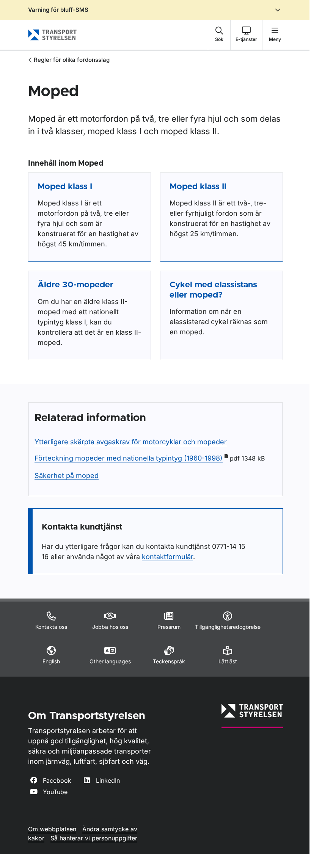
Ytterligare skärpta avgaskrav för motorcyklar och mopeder (131, 442)
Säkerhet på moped (67, 475)
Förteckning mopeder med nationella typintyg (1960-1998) (129, 458)
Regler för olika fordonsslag (72, 59)
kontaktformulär (167, 557)
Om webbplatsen (52, 829)
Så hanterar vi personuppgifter (93, 838)
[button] (219, 35)
